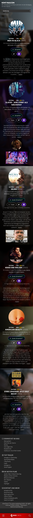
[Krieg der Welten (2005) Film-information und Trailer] (16, 255)
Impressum (24, 505)
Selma (16, 189)
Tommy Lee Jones (24, 43)
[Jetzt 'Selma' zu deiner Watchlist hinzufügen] (24, 204)
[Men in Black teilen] (14, 54)
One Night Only (8, 447)
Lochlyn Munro (16, 107)
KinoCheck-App (8, 492)
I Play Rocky (7, 461)
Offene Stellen (8, 496)
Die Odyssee (7, 480)
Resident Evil (7, 449)
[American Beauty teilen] (14, 343)
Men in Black (16, 40)
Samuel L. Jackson (25, 396)
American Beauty (16, 329)
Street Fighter (8, 467)
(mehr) (20, 74)
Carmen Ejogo (16, 194)
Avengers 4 (7, 465)
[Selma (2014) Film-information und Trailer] (16, 177)
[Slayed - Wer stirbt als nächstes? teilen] (19, 120)
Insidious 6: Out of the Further (12, 450)
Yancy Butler (7, 109)
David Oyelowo (21, 192)
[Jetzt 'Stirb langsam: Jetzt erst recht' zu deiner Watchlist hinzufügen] (19, 409)
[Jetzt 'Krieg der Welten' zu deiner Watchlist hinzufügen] (19, 280)
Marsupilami (7, 441)
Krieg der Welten (16, 267)
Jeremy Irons (9, 398)
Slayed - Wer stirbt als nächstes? (16, 103)
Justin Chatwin (20, 272)
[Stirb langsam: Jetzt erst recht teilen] (14, 409)
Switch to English (9, 500)
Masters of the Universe (10, 476)
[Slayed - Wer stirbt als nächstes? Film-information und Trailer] (16, 90)
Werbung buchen (9, 494)
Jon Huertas (24, 107)
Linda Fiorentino (20, 45)
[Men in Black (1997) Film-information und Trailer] (16, 28)
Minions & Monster (9, 478)
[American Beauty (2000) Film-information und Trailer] (16, 317)
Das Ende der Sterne (10, 443)
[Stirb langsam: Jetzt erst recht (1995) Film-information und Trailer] (16, 379)
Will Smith (10, 45)
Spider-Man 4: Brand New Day (12, 474)
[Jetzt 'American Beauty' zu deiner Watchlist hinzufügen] (19, 343)
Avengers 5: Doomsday (10, 457)
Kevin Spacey (15, 332)
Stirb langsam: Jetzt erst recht (16, 392)
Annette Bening (23, 332)
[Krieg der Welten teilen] (14, 280)
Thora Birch (6, 334)
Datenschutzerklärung (16, 507)
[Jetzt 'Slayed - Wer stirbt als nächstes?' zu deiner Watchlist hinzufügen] (24, 120)
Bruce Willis (16, 396)
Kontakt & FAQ (8, 490)
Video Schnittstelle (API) (10, 498)
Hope (5, 463)
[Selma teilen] (19, 204)
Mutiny (6, 445)
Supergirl (6, 483)
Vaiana (6, 481)
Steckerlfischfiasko (9, 459)
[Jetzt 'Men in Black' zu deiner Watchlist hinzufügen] (19, 54)
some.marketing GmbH (18, 503)
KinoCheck (5, 503)
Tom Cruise (22, 270)
